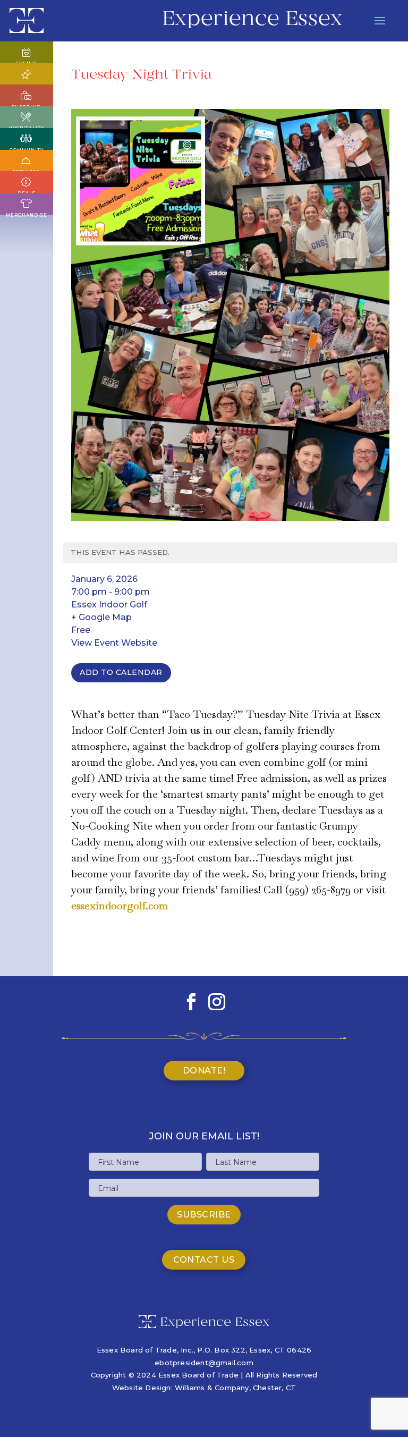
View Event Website (114, 643)
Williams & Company (212, 1387)
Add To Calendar (121, 672)
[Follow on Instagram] (217, 1002)
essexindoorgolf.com (119, 905)
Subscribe (204, 1215)
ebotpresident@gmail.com (204, 1362)
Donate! (204, 1071)
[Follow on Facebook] (191, 1002)
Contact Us (203, 1260)
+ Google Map (101, 617)
